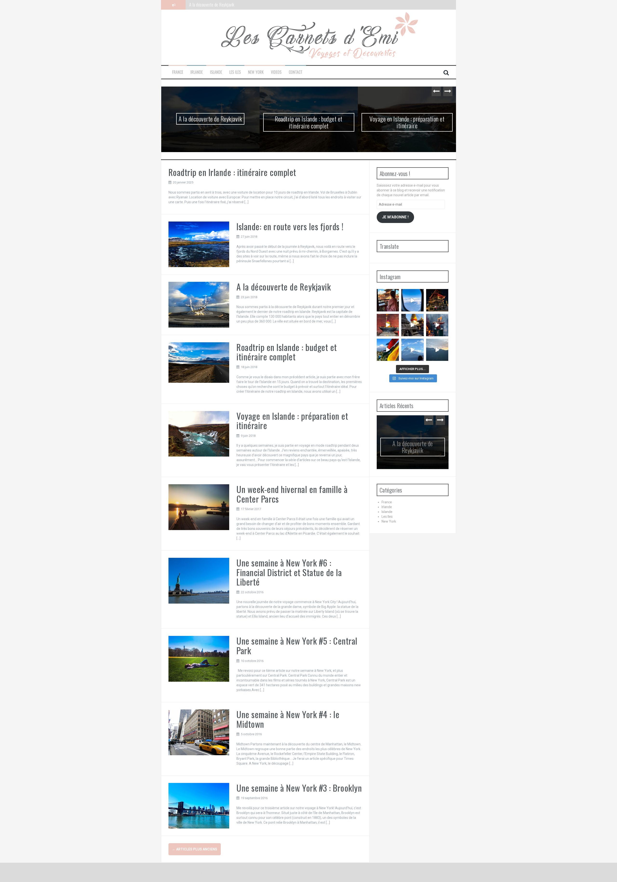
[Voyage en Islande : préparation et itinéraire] (198, 433)
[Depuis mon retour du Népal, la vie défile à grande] (388, 300)
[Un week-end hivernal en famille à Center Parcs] (198, 507)
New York (256, 72)
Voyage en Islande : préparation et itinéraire (406, 122)
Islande (216, 72)
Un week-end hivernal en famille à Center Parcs (292, 494)
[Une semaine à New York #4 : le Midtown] (198, 732)
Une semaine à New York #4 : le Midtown (287, 719)
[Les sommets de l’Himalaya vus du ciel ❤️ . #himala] (412, 300)
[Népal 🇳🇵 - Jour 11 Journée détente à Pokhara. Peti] (437, 325)
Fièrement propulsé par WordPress (191, 872)
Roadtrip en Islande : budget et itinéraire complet (227, 4)
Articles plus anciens (194, 849)
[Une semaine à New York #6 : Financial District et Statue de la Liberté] (198, 580)
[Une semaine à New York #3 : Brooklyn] (198, 805)
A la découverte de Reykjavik (210, 118)
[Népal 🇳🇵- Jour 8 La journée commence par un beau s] (437, 350)
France (177, 72)
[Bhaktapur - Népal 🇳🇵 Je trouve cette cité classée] (437, 300)
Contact (295, 72)
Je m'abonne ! (395, 217)
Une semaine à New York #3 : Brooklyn (299, 787)
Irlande (196, 72)
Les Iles (235, 72)
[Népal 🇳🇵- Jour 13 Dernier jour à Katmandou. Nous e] (388, 325)
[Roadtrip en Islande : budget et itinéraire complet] (198, 362)
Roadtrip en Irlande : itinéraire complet (232, 172)
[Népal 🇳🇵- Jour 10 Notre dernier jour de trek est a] (388, 350)
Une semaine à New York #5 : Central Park (296, 645)
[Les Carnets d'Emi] (308, 37)
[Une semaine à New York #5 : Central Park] (198, 658)
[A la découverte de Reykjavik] (198, 304)
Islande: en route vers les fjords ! (290, 226)
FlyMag (236, 872)
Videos (276, 72)
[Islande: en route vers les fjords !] (198, 244)
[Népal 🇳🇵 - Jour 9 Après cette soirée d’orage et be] (412, 350)
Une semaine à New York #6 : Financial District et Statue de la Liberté (289, 572)
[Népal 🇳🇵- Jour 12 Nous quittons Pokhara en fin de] (412, 325)
